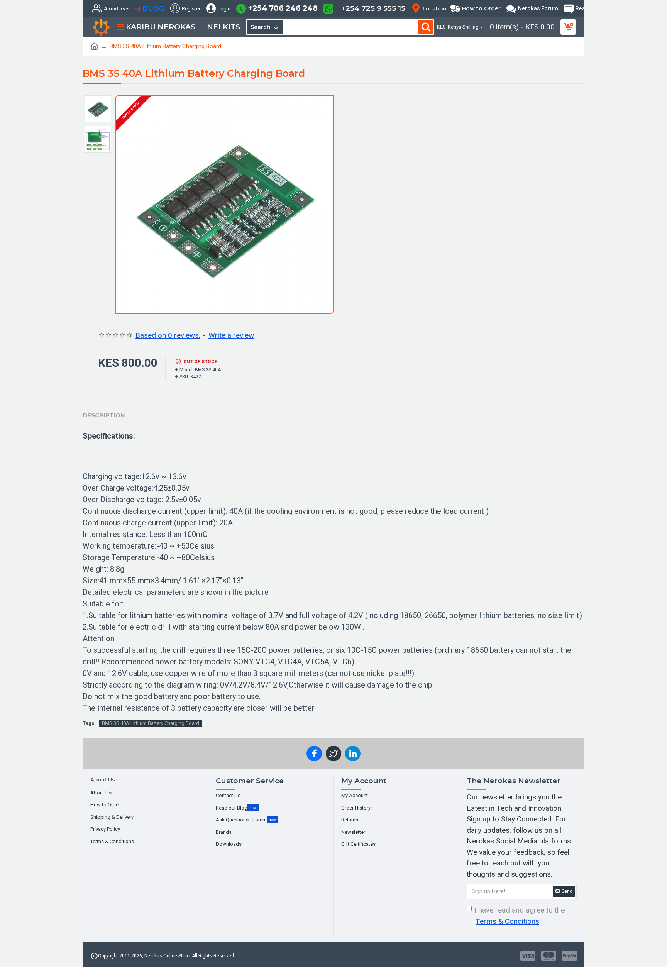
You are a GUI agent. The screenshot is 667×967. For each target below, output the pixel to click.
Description (104, 415)
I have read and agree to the (519, 916)
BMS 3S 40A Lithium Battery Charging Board (150, 723)
